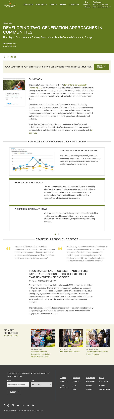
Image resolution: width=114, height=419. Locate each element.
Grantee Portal (104, 389)
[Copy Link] (4, 57)
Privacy (101, 378)
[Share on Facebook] (8, 57)
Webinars (88, 7)
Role (32, 381)
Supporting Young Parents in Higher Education (97, 352)
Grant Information (64, 386)
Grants (63, 4)
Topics (52, 4)
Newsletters (90, 378)
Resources (7, 23)
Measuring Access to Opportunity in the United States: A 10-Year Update (40, 354)
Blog (74, 389)
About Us (27, 4)
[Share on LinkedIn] (11, 57)
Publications (97, 2)
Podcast (87, 4)
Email (9, 381)
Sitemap (102, 385)
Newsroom (76, 378)
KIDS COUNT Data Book (100, 4)
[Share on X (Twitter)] (15, 57)
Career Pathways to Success (69, 351)
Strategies (40, 4)
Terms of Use (103, 382)
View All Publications (11, 336)
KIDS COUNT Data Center (101, 7)
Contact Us (74, 4)
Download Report (101, 67)
